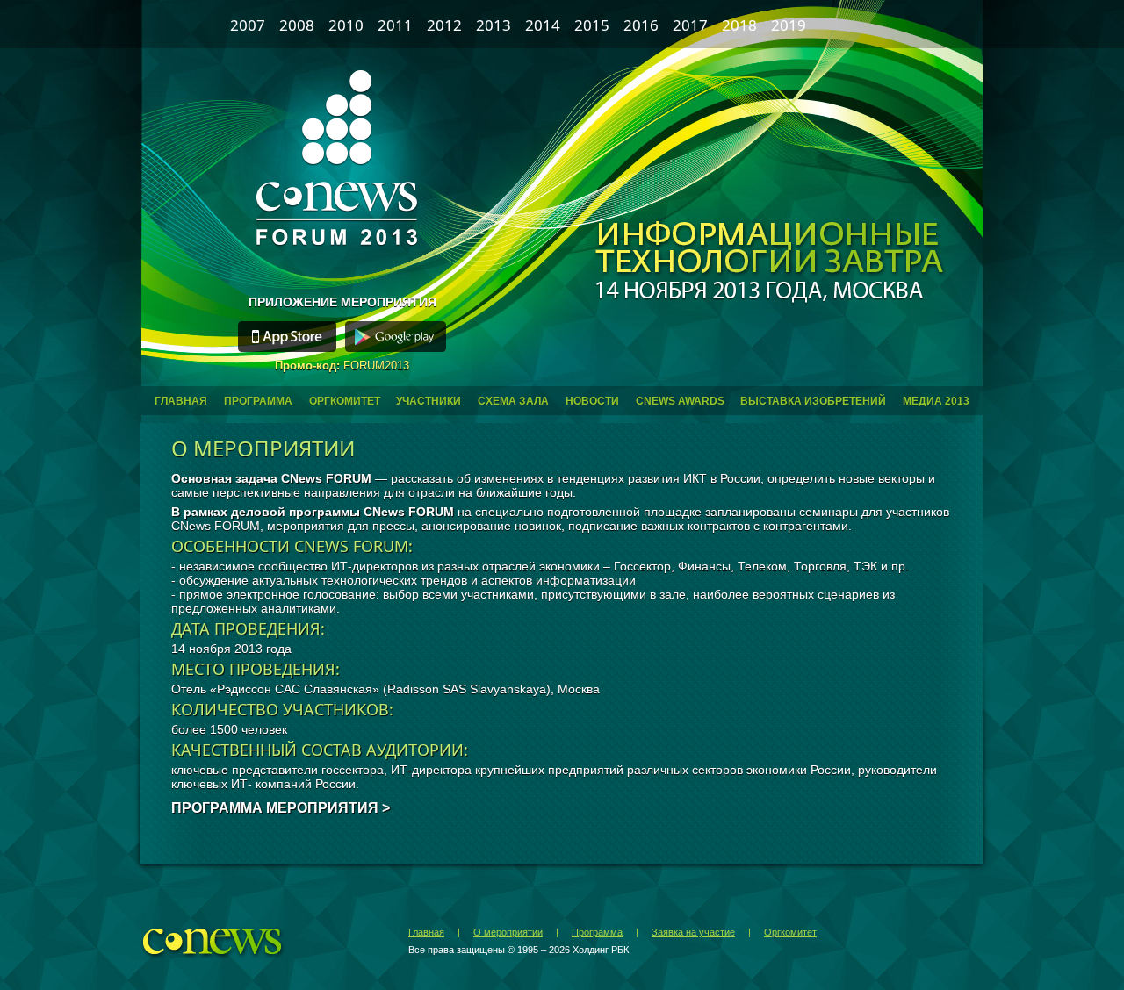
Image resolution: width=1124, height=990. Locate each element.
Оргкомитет (790, 932)
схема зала (513, 401)
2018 (739, 25)
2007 (247, 25)
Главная (426, 932)
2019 (788, 25)
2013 (493, 25)
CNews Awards (680, 401)
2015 (591, 25)
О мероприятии (508, 932)
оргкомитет (344, 401)
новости (592, 401)
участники (428, 401)
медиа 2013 (936, 401)
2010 (346, 25)
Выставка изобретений (813, 401)
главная (181, 401)
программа (258, 401)
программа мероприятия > (280, 807)
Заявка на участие (693, 932)
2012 (444, 25)
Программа (597, 932)
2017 (690, 25)
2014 (542, 25)
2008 (296, 25)
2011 (395, 25)
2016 (641, 25)
